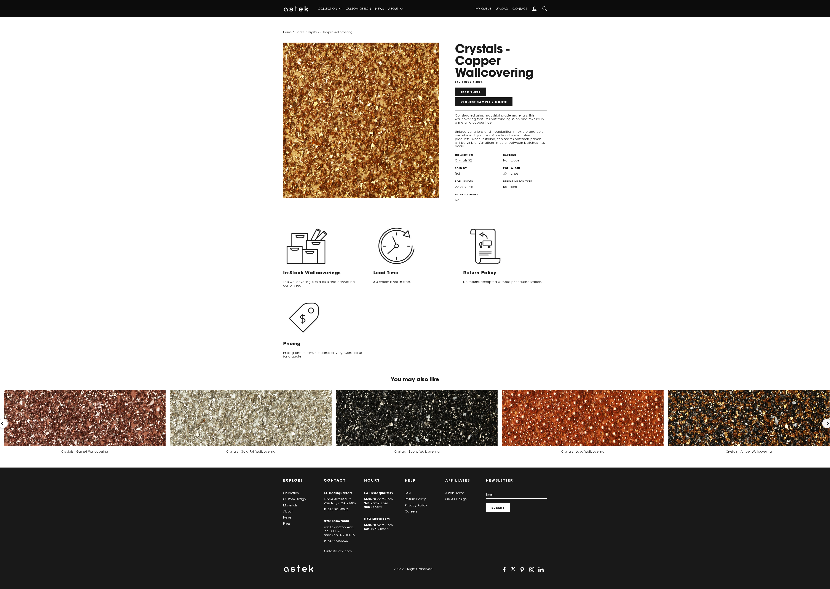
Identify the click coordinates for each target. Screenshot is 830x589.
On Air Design (456, 499)
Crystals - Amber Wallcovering (749, 451)
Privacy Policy (416, 505)
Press (286, 523)
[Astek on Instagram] (531, 569)
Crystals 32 (463, 160)
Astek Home (454, 493)
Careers (411, 511)
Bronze (299, 32)
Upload (502, 8)
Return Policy (415, 499)
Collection (328, 8)
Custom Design (358, 8)
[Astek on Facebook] (504, 569)
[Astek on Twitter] (513, 569)
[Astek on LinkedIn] (541, 569)
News (379, 8)
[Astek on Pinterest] (522, 569)
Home (287, 32)
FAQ (408, 493)
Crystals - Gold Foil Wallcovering (250, 451)
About (393, 8)
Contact (519, 8)
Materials (290, 505)
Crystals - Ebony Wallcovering (416, 451)
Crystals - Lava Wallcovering (582, 451)
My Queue (484, 8)
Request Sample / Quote (484, 102)
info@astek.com (339, 551)
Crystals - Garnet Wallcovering (84, 451)
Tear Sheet (470, 92)
